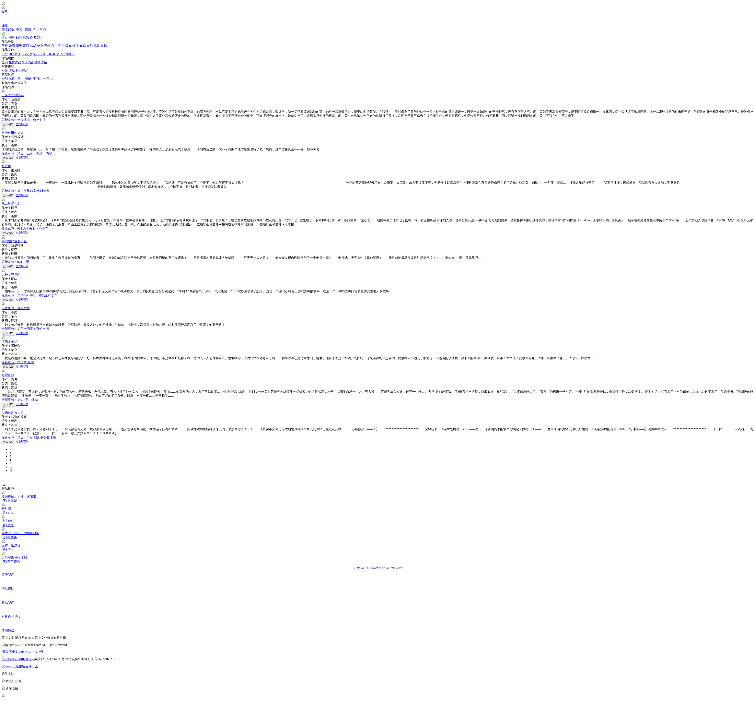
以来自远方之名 (13, 412)
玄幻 (90, 45)
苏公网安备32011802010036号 (22, 651)
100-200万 (53, 54)
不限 (5, 45)
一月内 (48, 78)
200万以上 (67, 54)
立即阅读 (22, 124)
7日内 (28, 78)
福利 (19, 37)
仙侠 (75, 45)
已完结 (23, 70)
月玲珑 (6, 166)
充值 (28, 29)
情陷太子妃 (9, 341)
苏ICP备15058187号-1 (17, 659)
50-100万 (39, 54)
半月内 (37, 78)
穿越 (47, 45)
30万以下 (15, 54)
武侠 (97, 45)
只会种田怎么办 (13, 132)
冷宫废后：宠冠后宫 (16, 308)
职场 (19, 45)
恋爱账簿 (8, 375)
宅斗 (61, 45)
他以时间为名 (11, 203)
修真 (82, 45)
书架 (19, 29)
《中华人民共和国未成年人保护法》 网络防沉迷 (378, 567)
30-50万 (27, 54)
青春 (68, 45)
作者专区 (36, 37)
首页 (5, 37)
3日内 (20, 78)
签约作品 (40, 62)
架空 (40, 45)
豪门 (26, 45)
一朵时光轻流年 (13, 95)
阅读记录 (8, 29)
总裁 (33, 45)
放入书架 (8, 124)
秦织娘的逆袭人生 (14, 241)
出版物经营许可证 (25, 666)
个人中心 (39, 29)
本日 (12, 78)
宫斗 (54, 45)
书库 (12, 37)
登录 (5, 11)
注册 (5, 25)
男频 (26, 37)
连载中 (13, 70)
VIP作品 (27, 62)
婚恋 (12, 45)
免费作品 (15, 62)
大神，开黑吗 (11, 274)
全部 (5, 62)
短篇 (104, 45)
